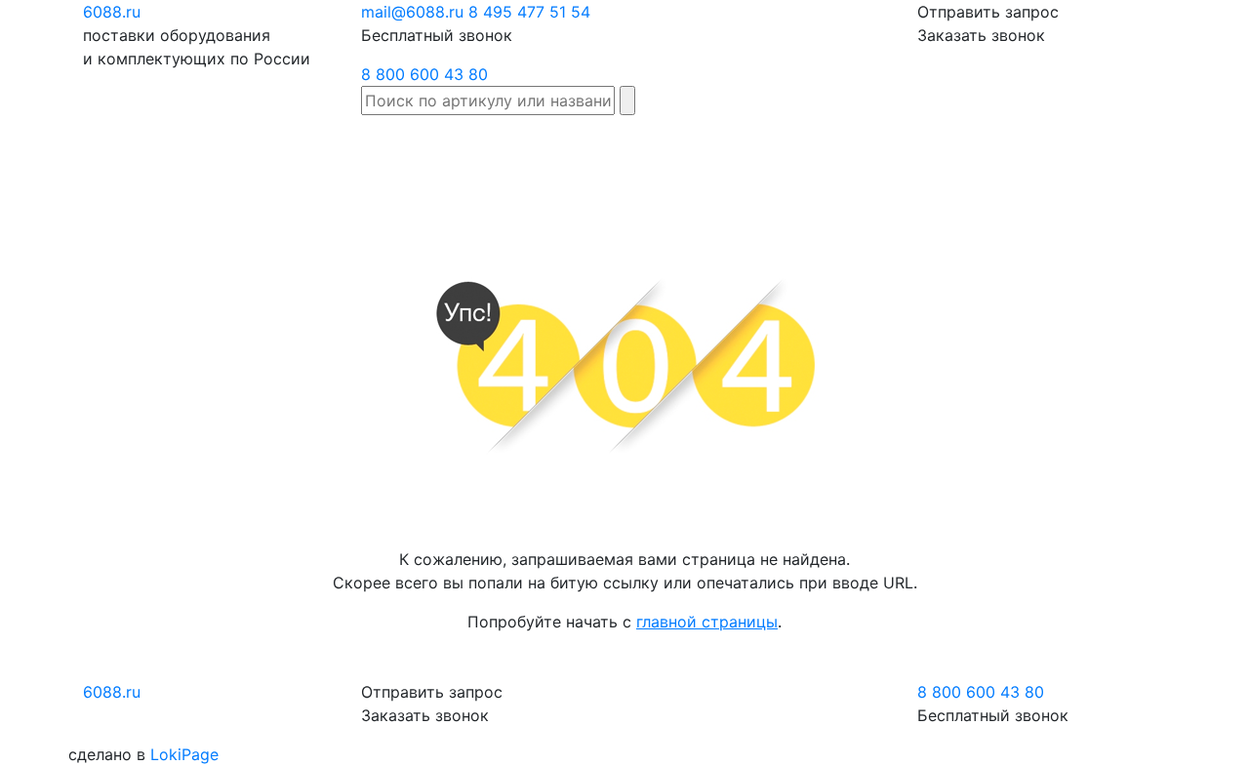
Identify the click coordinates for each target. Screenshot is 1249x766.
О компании (1099, 154)
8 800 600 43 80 (424, 74)
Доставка (797, 142)
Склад (486, 142)
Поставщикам (990, 142)
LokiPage (184, 754)
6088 (112, 692)
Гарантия (885, 142)
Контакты (1189, 142)
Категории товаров (704, 154)
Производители (587, 142)
